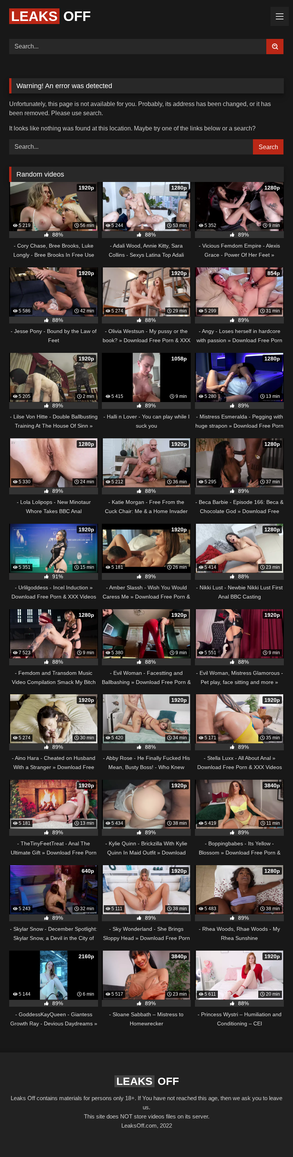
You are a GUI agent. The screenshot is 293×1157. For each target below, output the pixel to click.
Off (51, 16)
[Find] (274, 46)
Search (268, 147)
